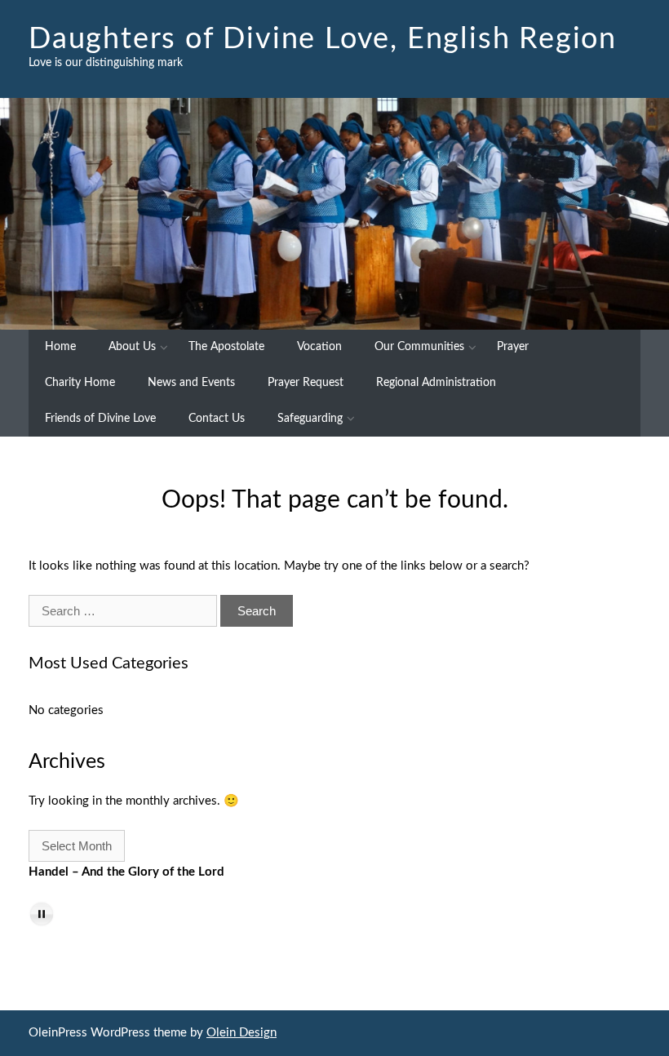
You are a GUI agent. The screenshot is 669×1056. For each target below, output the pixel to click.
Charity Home (80, 382)
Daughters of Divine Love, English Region (323, 39)
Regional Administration (436, 382)
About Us (132, 347)
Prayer (513, 347)
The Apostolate (226, 347)
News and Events (191, 382)
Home (60, 347)
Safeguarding (310, 418)
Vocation (319, 347)
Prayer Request (305, 382)
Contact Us (216, 418)
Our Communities (419, 347)
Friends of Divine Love (100, 418)
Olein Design (241, 1033)
